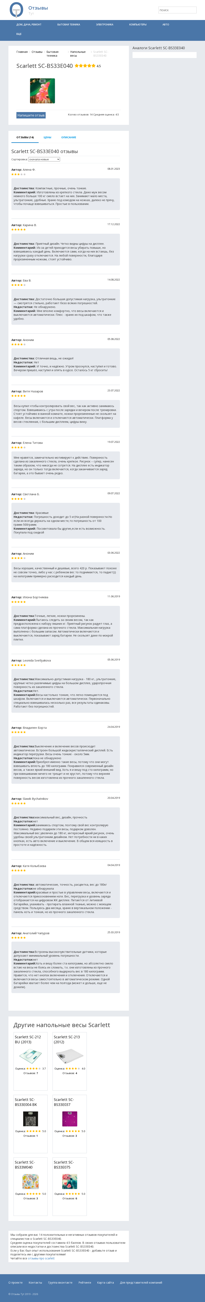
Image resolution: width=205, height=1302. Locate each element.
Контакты (35, 1282)
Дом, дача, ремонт (28, 24)
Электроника (104, 24)
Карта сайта (105, 1282)
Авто (166, 24)
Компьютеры (138, 24)
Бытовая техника (68, 24)
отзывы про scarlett (41, 1258)
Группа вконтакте (60, 1282)
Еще (18, 34)
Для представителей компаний (141, 1282)
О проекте (15, 1282)
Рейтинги (84, 1282)
